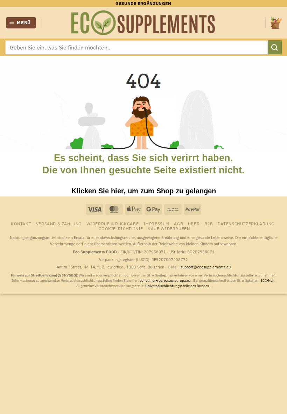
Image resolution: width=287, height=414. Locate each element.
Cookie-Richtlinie (121, 228)
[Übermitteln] (275, 47)
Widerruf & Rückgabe (112, 223)
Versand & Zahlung (59, 223)
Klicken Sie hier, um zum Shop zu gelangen (143, 191)
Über (194, 223)
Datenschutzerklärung (246, 223)
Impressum (157, 223)
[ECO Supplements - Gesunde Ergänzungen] (143, 23)
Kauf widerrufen (169, 228)
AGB (178, 223)
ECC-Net (267, 280)
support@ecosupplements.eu (206, 267)
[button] (21, 23)
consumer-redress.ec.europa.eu (165, 280)
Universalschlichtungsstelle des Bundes (177, 285)
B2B (208, 223)
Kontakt (21, 223)
